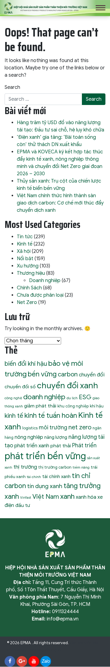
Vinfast (25, 498)
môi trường (53, 427)
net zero (79, 427)
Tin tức (25, 237)
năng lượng (55, 437)
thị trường (25, 466)
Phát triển (84, 445)
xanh (67, 496)
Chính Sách (29, 288)
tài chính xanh (56, 476)
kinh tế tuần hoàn (50, 415)
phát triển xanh (31, 445)
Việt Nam (45, 497)
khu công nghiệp (73, 406)
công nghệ (13, 398)
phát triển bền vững (45, 456)
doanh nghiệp (44, 397)
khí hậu (97, 406)
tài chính (34, 477)
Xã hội (24, 251)
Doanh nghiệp (45, 281)
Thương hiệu (31, 273)
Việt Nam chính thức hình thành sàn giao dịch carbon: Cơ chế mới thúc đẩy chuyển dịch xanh (60, 203)
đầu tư (22, 505)
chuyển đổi (92, 374)
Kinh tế (24, 244)
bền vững (42, 374)
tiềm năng (81, 467)
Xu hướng (27, 266)
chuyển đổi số (20, 386)
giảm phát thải (40, 406)
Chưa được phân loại (40, 295)
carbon (68, 374)
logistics (30, 428)
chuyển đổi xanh (67, 385)
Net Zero (27, 302)
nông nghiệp (29, 437)
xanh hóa (86, 497)
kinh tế (14, 416)
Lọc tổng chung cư (45, 650)
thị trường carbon (55, 467)
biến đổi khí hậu (26, 364)
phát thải (60, 446)
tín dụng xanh (44, 486)
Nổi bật (25, 259)
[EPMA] (46, 8)
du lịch (72, 398)
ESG (85, 397)
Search (12, 87)
